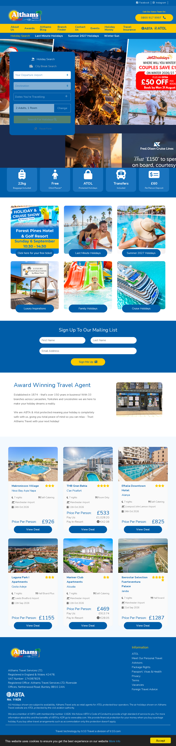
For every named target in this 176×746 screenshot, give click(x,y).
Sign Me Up (86, 362)
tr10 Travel (87, 731)
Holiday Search (20, 36)
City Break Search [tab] (46, 66)
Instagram (160, 2)
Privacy (136, 676)
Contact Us (80, 28)
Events (95, 28)
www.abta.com (78, 717)
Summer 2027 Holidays (83, 36)
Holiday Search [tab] (45, 59)
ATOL (135, 654)
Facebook (144, 2)
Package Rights (141, 667)
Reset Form (45, 128)
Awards (29, 28)
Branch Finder (62, 28)
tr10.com (115, 731)
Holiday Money (110, 28)
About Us (15, 28)
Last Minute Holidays (49, 36)
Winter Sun (111, 36)
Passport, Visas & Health (147, 672)
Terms (135, 680)
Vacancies (138, 685)
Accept (160, 740)
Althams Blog (45, 28)
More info (114, 741)
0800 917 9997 (151, 18)
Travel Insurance (129, 28)
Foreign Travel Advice (145, 689)
